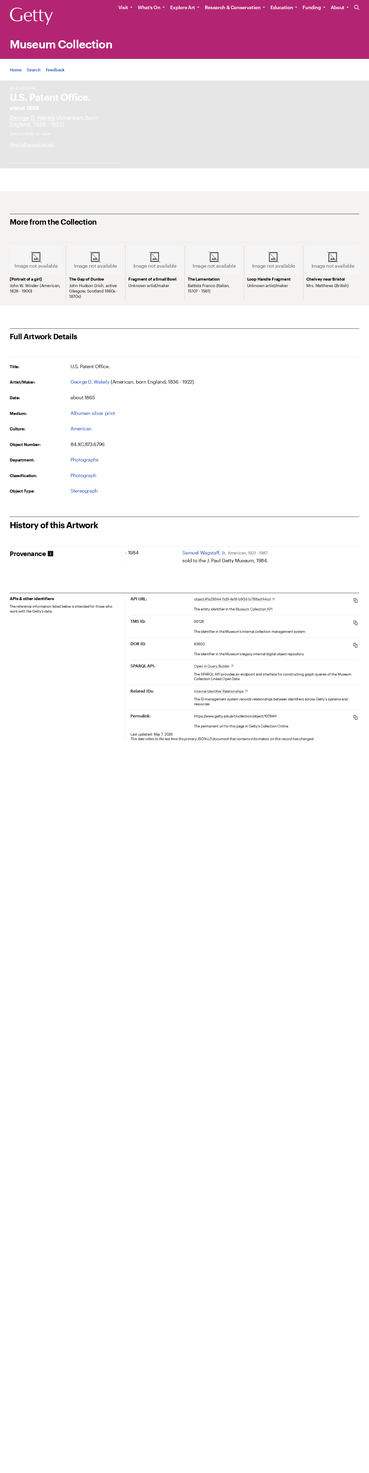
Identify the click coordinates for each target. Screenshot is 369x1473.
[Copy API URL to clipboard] (355, 600)
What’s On (149, 7)
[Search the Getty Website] (356, 8)
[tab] (66, 553)
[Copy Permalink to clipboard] (355, 717)
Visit (123, 7)
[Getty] (31, 16)
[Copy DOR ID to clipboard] (355, 645)
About (337, 7)
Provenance (28, 553)
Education (281, 7)
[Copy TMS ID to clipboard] (355, 622)
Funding (312, 7)
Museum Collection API (254, 609)
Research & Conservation (233, 7)
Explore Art (182, 7)
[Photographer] (32, 117)
